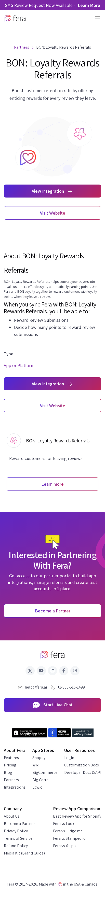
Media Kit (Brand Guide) (24, 853)
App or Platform (19, 365)
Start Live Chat (57, 705)
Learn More (89, 5)
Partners (11, 779)
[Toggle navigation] (95, 18)
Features (11, 757)
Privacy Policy (16, 831)
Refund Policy (16, 845)
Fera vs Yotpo (64, 845)
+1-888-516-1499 (71, 687)
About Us (11, 816)
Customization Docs (81, 765)
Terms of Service (18, 838)
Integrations (14, 787)
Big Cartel (41, 779)
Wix (35, 765)
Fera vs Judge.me (68, 831)
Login (69, 757)
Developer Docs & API (82, 772)
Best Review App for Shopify (77, 816)
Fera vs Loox (63, 823)
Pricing (10, 765)
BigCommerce (44, 772)
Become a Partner (19, 823)
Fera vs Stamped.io (69, 838)
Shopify (38, 757)
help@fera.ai (36, 687)
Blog (8, 772)
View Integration (48, 191)
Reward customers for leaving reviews (46, 458)
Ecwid (37, 787)
